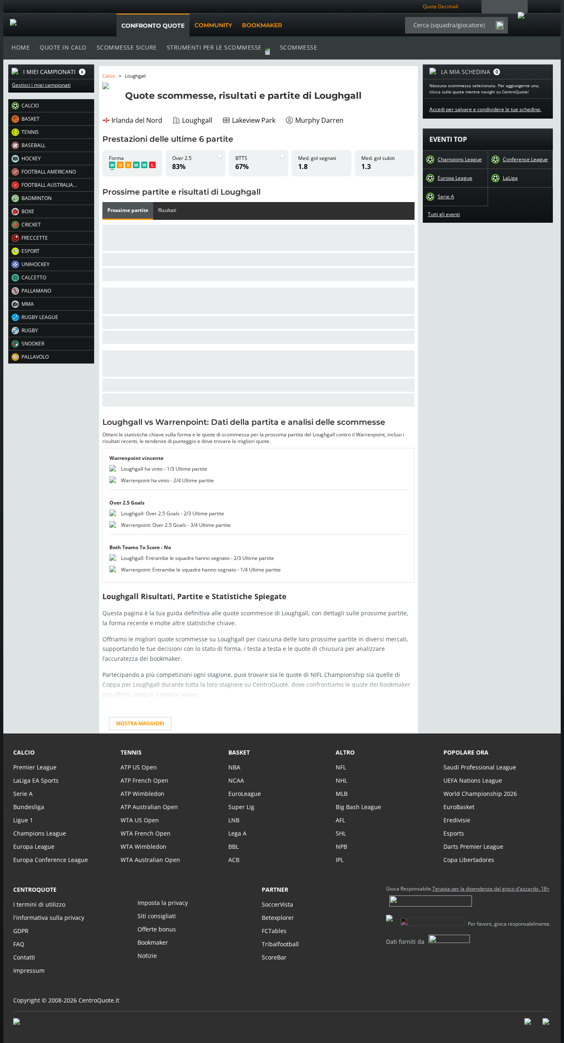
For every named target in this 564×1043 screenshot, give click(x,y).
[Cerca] (499, 25)
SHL (341, 833)
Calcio (108, 76)
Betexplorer (278, 918)
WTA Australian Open (150, 860)
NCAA (236, 780)
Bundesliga (28, 807)
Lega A (237, 833)
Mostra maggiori (140, 723)
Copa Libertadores (468, 860)
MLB (342, 794)
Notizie (147, 956)
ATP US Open (139, 767)
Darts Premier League (473, 846)
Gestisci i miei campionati (41, 85)
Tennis (131, 752)
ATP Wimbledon (142, 794)
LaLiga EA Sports (36, 780)
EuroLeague (244, 794)
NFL (341, 767)
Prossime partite (127, 210)
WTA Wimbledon (143, 846)
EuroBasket (458, 807)
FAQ (18, 944)
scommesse (299, 47)
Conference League (525, 159)
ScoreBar (274, 957)
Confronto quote (153, 25)
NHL (341, 780)
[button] (51, 105)
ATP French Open (144, 780)
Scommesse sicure (127, 47)
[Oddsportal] (51, 25)
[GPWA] (24, 1023)
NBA (234, 767)
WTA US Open (140, 820)
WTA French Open (146, 833)
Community (213, 25)
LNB (233, 820)
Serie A (446, 196)
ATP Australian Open (149, 807)
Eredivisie (456, 820)
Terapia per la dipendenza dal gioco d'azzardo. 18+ (491, 889)
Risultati (167, 210)
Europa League (455, 178)
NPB (341, 846)
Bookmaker (262, 25)
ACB (233, 860)
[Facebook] (528, 1025)
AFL (340, 820)
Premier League (35, 767)
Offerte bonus (156, 929)
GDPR (20, 931)
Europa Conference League (50, 860)
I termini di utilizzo (39, 904)
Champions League (460, 159)
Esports (453, 833)
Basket (239, 752)
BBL (233, 846)
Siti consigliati (156, 916)
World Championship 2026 (480, 794)
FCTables (274, 931)
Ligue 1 (23, 820)
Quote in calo (63, 47)
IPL (340, 860)
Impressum (29, 970)
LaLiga (510, 178)
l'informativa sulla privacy (48, 918)
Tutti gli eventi (444, 214)
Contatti (24, 957)
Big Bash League (358, 807)
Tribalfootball (280, 944)
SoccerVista (277, 904)
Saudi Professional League (479, 767)
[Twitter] (547, 1025)
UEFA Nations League (472, 780)
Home (21, 47)
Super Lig (241, 807)
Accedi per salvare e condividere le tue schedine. (485, 109)
